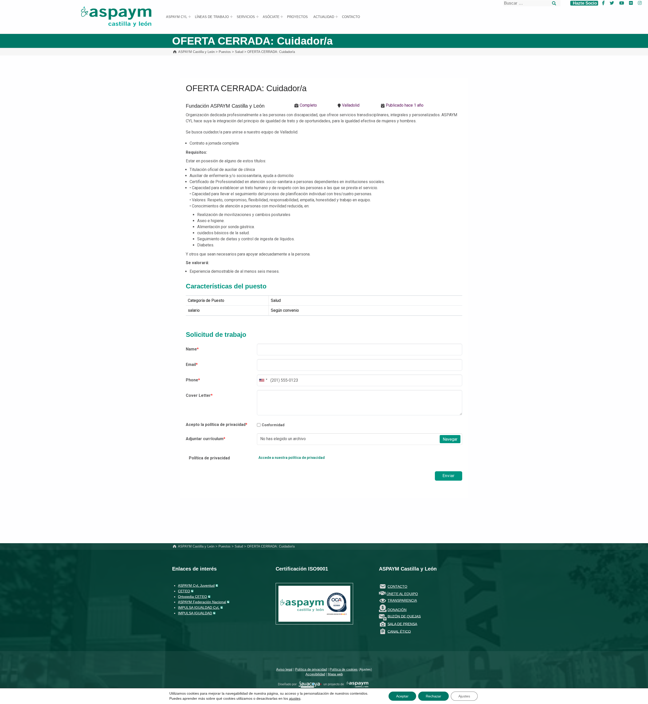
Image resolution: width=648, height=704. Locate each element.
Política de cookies (344, 669)
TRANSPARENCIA (402, 600)
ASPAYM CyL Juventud (196, 585)
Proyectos (297, 17)
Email (192, 364)
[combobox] (263, 380)
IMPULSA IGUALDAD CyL (198, 607)
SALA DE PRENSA (402, 624)
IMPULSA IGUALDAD (195, 613)
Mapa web (335, 674)
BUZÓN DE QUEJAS (404, 616)
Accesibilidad (315, 674)
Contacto (351, 17)
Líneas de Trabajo (212, 17)
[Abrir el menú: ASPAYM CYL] (189, 16)
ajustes (294, 698)
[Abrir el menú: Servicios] (257, 16)
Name (192, 349)
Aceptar (402, 696)
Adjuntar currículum (205, 438)
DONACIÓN (397, 610)
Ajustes (365, 669)
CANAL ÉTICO (399, 631)
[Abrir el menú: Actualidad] (336, 16)
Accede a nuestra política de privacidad (291, 458)
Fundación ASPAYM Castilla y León (225, 106)
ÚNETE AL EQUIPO (402, 594)
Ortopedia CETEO (192, 597)
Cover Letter (199, 395)
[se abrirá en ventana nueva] (310, 684)
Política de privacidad (209, 458)
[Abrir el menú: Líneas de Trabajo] (231, 16)
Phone (193, 380)
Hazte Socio (584, 3)
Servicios (246, 17)
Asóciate (271, 17)
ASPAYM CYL (176, 17)
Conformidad (273, 425)
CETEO (184, 591)
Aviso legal (284, 669)
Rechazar (433, 696)
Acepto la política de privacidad (216, 424)
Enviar (448, 475)
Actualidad (323, 17)
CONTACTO (397, 586)
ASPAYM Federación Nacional (202, 602)
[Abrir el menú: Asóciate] (281, 16)
